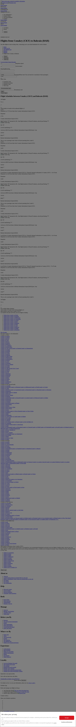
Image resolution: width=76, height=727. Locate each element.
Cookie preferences (66, 722)
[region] (38, 719)
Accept (67, 718)
